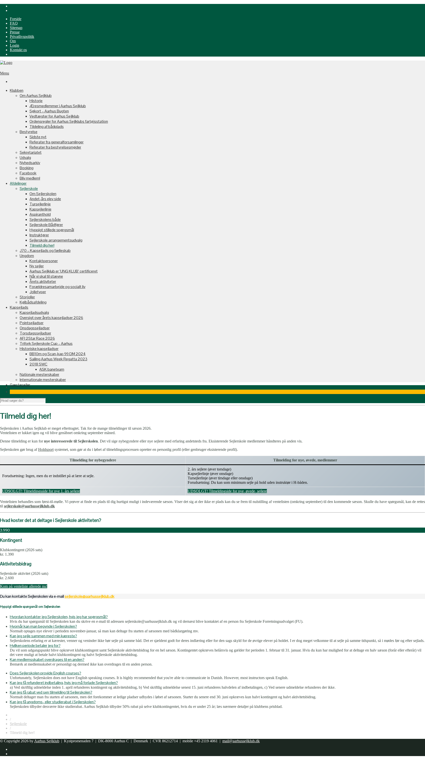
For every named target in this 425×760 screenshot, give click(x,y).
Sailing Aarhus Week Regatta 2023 (58, 359)
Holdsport (46, 449)
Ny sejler (37, 266)
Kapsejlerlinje (40, 209)
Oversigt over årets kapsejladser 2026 (51, 317)
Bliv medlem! (30, 178)
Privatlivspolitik (22, 36)
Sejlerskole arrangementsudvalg (56, 240)
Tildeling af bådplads (47, 126)
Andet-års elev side (45, 198)
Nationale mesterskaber (39, 374)
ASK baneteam (51, 369)
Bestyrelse (28, 131)
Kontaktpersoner (44, 260)
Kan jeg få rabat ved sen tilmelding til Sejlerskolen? (51, 692)
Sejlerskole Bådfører (46, 224)
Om (13, 41)
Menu (4, 73)
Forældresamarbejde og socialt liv (57, 286)
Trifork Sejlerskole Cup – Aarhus (46, 343)
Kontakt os (18, 50)
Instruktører (39, 235)
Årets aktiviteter (43, 281)
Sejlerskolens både (45, 219)
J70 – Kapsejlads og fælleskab (45, 250)
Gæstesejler (20, 384)
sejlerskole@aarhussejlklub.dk (89, 596)
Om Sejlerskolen (43, 193)
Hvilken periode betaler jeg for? (35, 645)
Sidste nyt (38, 136)
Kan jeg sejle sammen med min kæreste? (43, 635)
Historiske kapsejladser (39, 348)
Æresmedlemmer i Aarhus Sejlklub (58, 105)
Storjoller (27, 297)
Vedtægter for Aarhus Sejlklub (54, 116)
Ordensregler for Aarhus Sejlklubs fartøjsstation (69, 121)
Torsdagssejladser (35, 333)
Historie (36, 100)
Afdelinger (18, 183)
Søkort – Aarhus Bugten (49, 111)
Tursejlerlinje (40, 204)
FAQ (14, 23)
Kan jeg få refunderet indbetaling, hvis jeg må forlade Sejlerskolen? (64, 682)
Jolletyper (38, 291)
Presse (15, 32)
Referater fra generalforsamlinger (57, 142)
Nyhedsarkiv (30, 162)
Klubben (16, 90)
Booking (26, 167)
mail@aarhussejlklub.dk (241, 741)
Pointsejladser (32, 322)
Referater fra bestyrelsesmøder (55, 147)
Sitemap (16, 28)
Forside (15, 19)
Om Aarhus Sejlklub (36, 95)
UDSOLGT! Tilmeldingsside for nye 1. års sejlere (41, 491)
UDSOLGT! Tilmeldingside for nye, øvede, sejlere (227, 491)
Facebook (28, 173)
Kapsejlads (19, 307)
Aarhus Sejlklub (46, 741)
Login (14, 45)
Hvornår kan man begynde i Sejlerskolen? (43, 626)
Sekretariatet (31, 152)
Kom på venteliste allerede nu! (23, 586)
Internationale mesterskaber (43, 379)
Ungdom (27, 255)
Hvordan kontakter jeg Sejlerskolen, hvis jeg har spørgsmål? (59, 616)
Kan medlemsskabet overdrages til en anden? (47, 659)
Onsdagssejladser (35, 328)
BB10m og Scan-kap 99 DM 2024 (58, 353)
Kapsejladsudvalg (34, 312)
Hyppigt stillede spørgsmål (52, 229)
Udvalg (25, 157)
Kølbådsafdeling (33, 302)
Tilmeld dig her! (42, 245)
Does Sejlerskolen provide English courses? (45, 673)
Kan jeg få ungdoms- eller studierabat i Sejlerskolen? (53, 701)
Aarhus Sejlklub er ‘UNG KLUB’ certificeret (64, 271)
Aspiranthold (40, 214)
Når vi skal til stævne (46, 276)
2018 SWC (38, 364)
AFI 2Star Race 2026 (37, 338)
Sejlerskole (29, 188)
